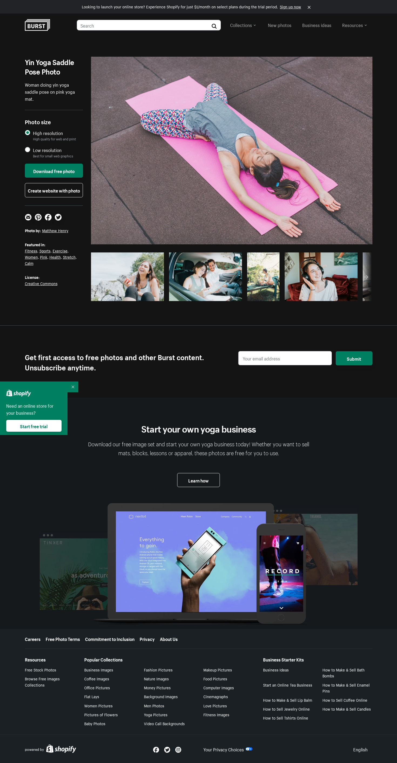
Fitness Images (216, 714)
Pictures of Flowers (101, 714)
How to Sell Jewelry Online (286, 709)
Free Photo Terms (63, 638)
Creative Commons (41, 283)
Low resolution (47, 150)
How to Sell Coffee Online (344, 700)
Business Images (98, 670)
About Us (169, 638)
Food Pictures (215, 678)
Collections (241, 24)
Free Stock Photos (40, 670)
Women (31, 257)
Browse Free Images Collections (42, 682)
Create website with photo (54, 190)
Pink (43, 257)
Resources (352, 24)
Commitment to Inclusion (109, 638)
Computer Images (218, 687)
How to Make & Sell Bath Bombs (343, 673)
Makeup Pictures (217, 670)
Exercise (60, 251)
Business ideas (316, 24)
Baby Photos (94, 723)
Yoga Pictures (155, 714)
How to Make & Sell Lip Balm (287, 700)
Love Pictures (215, 705)
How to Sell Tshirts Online (285, 718)
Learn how (198, 480)
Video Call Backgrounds (164, 723)
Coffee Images (96, 678)
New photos (279, 24)
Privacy (147, 638)
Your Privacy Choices (223, 748)
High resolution (48, 133)
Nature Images (156, 678)
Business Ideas (276, 670)
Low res (147, 295)
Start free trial (34, 425)
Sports (45, 251)
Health (55, 257)
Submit (354, 358)
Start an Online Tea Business (287, 685)
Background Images (161, 696)
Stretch (69, 257)
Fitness (31, 251)
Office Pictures (97, 687)
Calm (29, 263)
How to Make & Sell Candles (346, 709)
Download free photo (54, 170)
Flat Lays (91, 696)
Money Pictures (157, 687)
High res (126, 295)
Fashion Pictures (158, 670)
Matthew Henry (55, 230)
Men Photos (154, 705)
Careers (33, 638)
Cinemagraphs (215, 696)
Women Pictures (98, 705)
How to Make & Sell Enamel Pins (346, 688)
